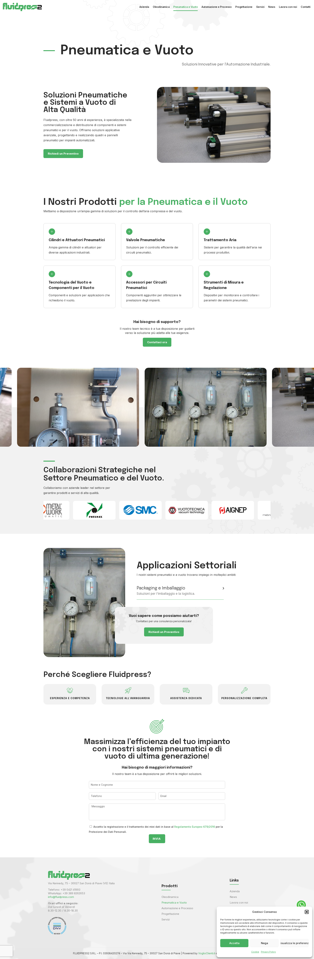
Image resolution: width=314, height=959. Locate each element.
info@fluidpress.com (61, 897)
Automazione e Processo (217, 6)
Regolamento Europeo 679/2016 (194, 826)
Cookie (255, 951)
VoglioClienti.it (206, 953)
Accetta (234, 943)
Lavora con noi (288, 6)
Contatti (305, 6)
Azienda (144, 6)
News (271, 6)
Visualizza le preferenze (294, 943)
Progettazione (243, 6)
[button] (307, 912)
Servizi (260, 6)
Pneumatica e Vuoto (185, 6)
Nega (264, 943)
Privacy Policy (268, 951)
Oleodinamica (161, 6)
